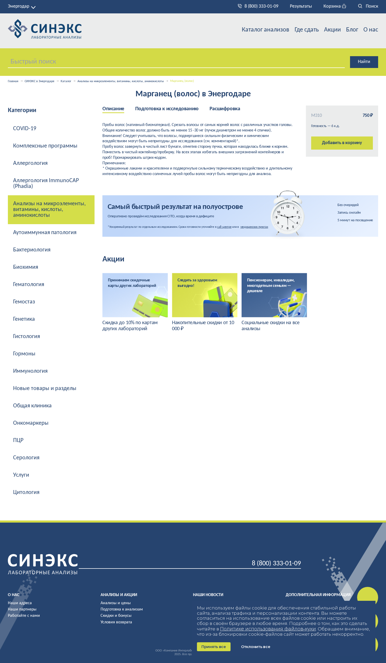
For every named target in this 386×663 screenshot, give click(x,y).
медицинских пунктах (254, 227)
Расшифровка (225, 109)
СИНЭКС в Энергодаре (39, 81)
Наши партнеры (22, 609)
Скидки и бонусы (116, 616)
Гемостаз (24, 302)
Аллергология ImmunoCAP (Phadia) (46, 184)
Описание (113, 109)
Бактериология (31, 250)
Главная (13, 81)
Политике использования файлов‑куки (268, 629)
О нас (370, 30)
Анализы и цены (116, 603)
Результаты (301, 6)
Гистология (26, 337)
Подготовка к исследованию (167, 109)
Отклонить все (255, 646)
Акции (332, 30)
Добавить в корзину (342, 142)
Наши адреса (20, 603)
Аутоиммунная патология (44, 233)
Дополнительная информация (318, 595)
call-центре (224, 227)
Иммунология (30, 371)
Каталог (66, 81)
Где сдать (307, 30)
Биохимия (25, 267)
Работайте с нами (24, 616)
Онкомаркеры (31, 423)
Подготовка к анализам (122, 609)
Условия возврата (116, 622)
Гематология (28, 285)
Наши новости (208, 595)
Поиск (371, 6)
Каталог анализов (265, 30)
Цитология (26, 493)
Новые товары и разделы (44, 389)
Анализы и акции (119, 595)
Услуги (21, 475)
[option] (118, 109)
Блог (352, 30)
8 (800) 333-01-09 (261, 6)
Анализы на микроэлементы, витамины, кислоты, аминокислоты (120, 81)
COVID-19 (24, 129)
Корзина (333, 6)
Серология (26, 458)
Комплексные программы (45, 146)
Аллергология (30, 163)
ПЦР (18, 441)
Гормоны (24, 354)
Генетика (24, 319)
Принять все (213, 646)
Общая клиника (32, 406)
